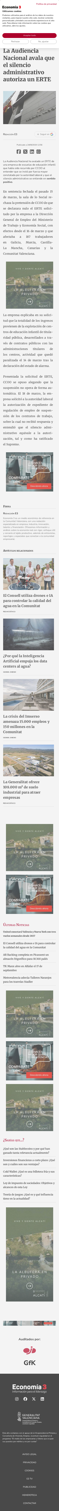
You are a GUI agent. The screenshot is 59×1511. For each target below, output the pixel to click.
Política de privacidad (46, 4)
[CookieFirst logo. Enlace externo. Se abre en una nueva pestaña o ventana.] (11, 7)
